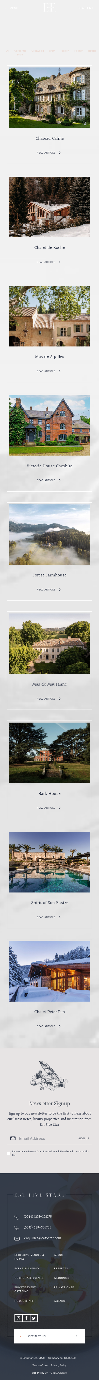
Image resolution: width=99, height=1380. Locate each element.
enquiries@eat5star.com (42, 1238)
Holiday (78, 50)
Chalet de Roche (49, 247)
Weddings (61, 1277)
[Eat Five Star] (39, 1195)
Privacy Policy (59, 1365)
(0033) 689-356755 (37, 1228)
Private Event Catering (25, 1289)
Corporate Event (20, 52)
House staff (24, 1300)
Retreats (61, 1268)
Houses (92, 50)
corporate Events (29, 1277)
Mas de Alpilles (49, 357)
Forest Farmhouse (49, 575)
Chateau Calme (50, 138)
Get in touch (37, 1336)
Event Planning (26, 1268)
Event (52, 50)
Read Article (46, 152)
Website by (49, 1372)
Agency (60, 1300)
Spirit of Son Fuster (49, 903)
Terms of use (39, 1365)
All (7, 50)
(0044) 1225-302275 (38, 1217)
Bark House (49, 793)
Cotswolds (37, 50)
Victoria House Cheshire (49, 466)
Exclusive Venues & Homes (29, 1256)
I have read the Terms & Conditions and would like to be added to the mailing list (51, 1153)
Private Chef (64, 1287)
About (59, 1254)
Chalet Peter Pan (49, 1012)
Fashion (65, 50)
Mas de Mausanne (49, 684)
